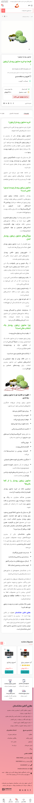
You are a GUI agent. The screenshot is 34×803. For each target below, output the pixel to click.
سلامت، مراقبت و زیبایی (12, 595)
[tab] (26, 113)
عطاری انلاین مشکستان (22, 612)
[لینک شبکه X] (11, 103)
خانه (32, 17)
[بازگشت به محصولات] (5, 16)
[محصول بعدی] (2, 16)
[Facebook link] (13, 103)
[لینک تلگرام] (4, 103)
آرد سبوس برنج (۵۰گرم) (26, 663)
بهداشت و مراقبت (25, 17)
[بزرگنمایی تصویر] (29, 49)
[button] (4, 643)
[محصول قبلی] (7, 16)
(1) (20, 665)
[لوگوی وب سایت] (17, 6)
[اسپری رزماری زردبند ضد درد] (9, 654)
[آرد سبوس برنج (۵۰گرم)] (25, 654)
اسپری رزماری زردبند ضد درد (11, 663)
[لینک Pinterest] (8, 103)
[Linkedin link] (6, 103)
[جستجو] (3, 11)
